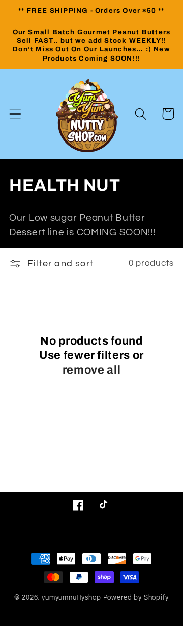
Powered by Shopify (136, 597)
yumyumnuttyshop (71, 597)
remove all (92, 370)
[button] (15, 113)
